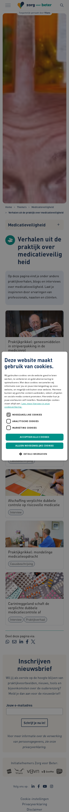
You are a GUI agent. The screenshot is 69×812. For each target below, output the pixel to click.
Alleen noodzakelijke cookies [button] (34, 445)
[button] (34, 454)
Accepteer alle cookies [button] (34, 437)
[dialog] (34, 406)
